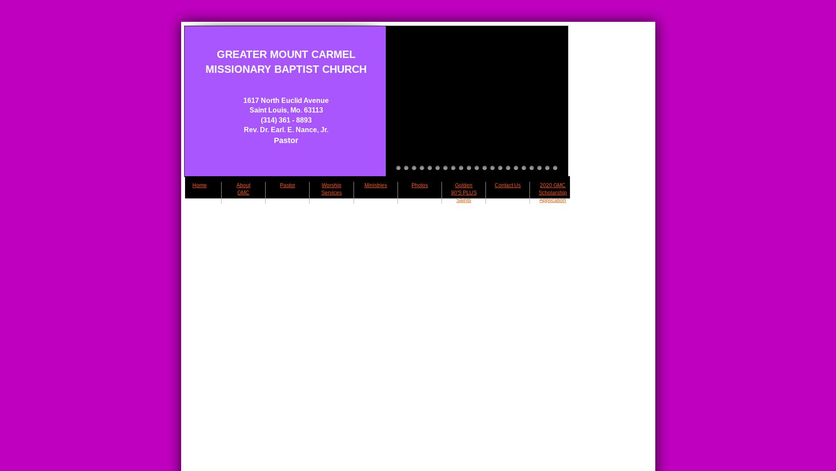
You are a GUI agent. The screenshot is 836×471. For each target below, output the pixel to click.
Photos (419, 185)
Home (199, 185)
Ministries (375, 185)
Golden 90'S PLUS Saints (464, 192)
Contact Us (508, 185)
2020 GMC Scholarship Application (553, 192)
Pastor (287, 185)
